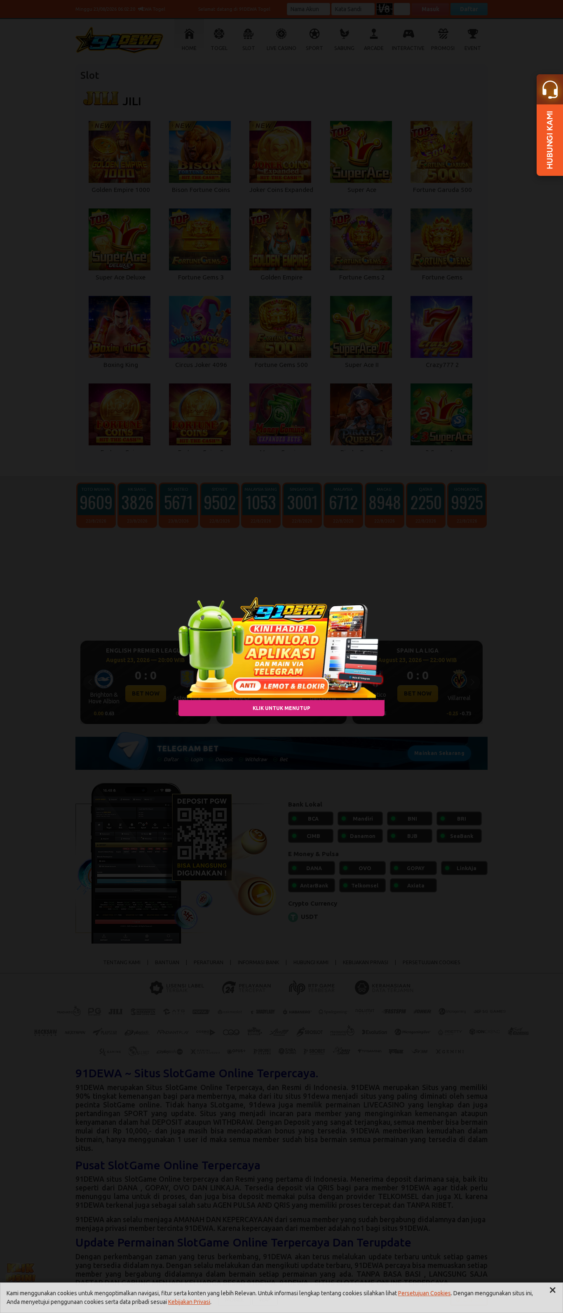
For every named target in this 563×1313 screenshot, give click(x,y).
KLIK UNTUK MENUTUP (281, 707)
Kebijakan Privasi (189, 1302)
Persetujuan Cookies (424, 1293)
